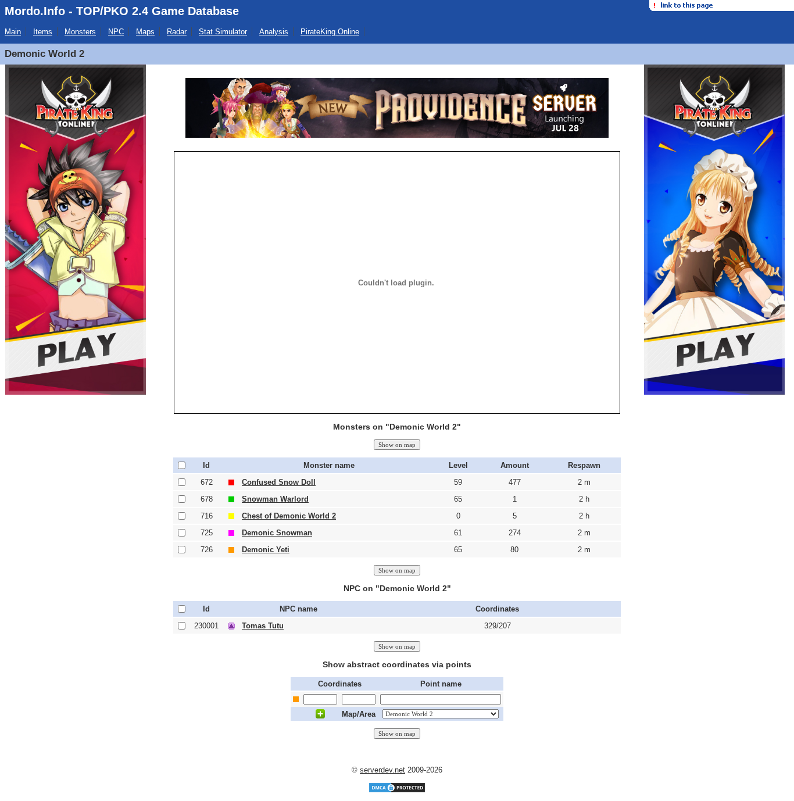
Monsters (80, 31)
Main (13, 31)
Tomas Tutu (263, 625)
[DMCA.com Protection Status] (397, 790)
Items (42, 31)
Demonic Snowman (277, 532)
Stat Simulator (223, 31)
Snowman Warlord (275, 499)
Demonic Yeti (265, 549)
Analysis (273, 31)
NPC (116, 31)
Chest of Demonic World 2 (289, 516)
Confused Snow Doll (279, 482)
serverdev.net (382, 770)
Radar (177, 31)
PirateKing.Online (330, 31)
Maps (145, 31)
